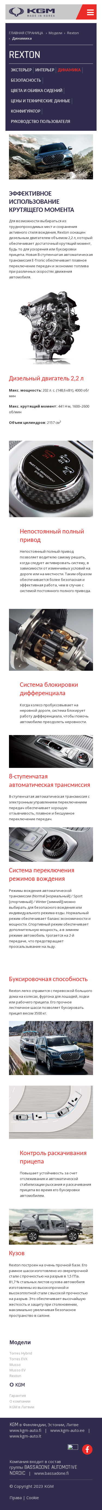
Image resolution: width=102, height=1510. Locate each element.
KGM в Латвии (22, 1406)
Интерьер (44, 70)
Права (16, 1497)
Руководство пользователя (40, 122)
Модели (55, 32)
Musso (15, 1364)
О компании (20, 1401)
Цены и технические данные (40, 101)
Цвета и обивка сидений (36, 91)
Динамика (69, 70)
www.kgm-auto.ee (67, 1430)
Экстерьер (21, 70)
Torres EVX (18, 1358)
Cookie (32, 1497)
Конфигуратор (25, 111)
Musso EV (18, 1370)
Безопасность (26, 80)
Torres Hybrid (21, 1353)
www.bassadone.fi (51, 1473)
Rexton (73, 32)
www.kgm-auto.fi (25, 1430)
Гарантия (18, 1395)
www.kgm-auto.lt (25, 1436)
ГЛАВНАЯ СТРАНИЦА (26, 32)
